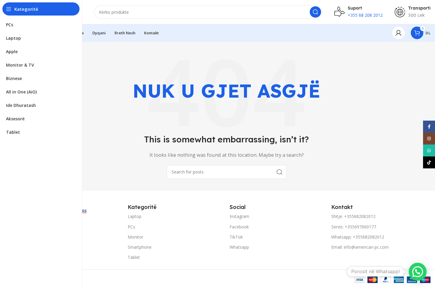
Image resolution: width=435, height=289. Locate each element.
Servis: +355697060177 (353, 227)
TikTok (236, 237)
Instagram (239, 216)
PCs (131, 227)
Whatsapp (239, 247)
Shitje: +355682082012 (353, 216)
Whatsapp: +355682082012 (357, 237)
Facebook (239, 227)
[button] (418, 272)
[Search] (315, 12)
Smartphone (140, 247)
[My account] (398, 33)
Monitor (135, 237)
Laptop (134, 216)
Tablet (134, 257)
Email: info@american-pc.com (360, 247)
